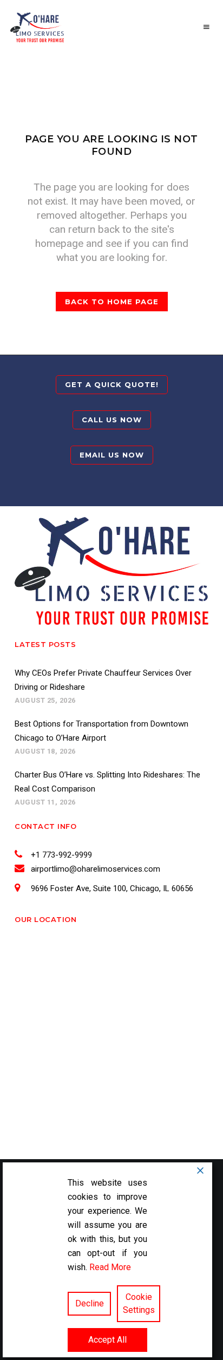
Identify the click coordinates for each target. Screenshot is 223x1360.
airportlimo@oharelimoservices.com (95, 869)
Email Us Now (112, 454)
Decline (89, 1303)
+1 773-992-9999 (61, 855)
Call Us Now (112, 419)
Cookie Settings (139, 1303)
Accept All (107, 1340)
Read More (110, 1267)
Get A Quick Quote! (112, 384)
